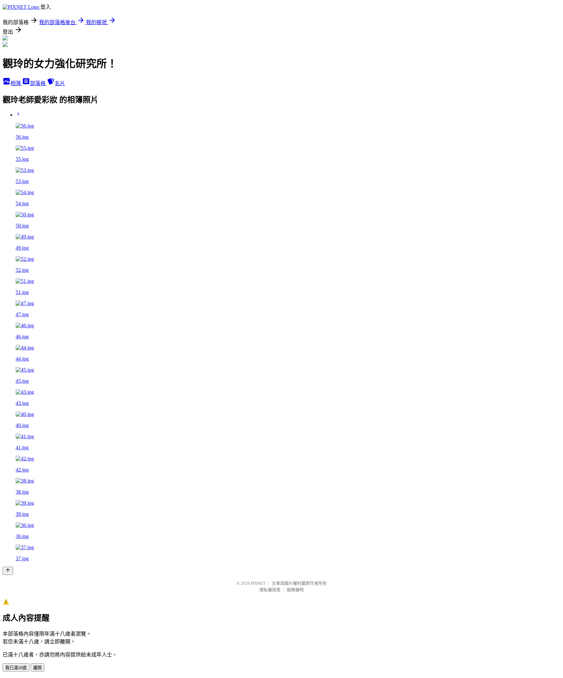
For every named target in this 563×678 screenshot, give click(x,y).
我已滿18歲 (16, 667)
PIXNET (258, 583)
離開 (37, 667)
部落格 (38, 83)
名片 (60, 83)
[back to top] (8, 571)
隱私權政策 (270, 589)
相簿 (16, 83)
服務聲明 (295, 589)
